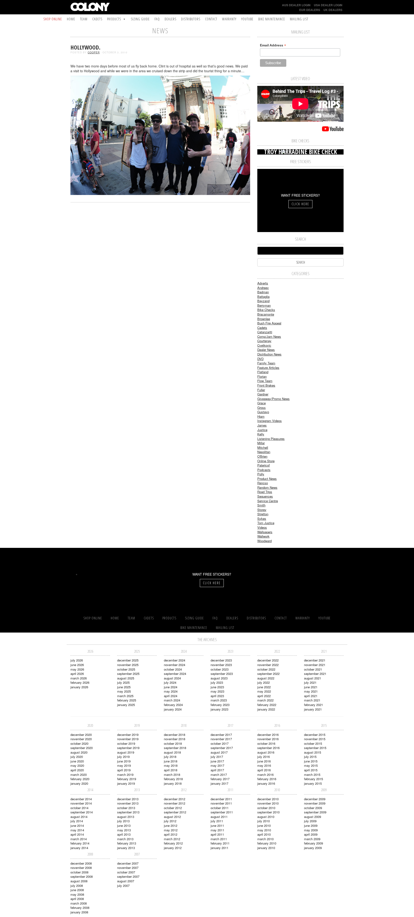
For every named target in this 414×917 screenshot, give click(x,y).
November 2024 (174, 664)
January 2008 (79, 912)
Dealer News (266, 349)
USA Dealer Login (328, 5)
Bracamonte (265, 314)
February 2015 (313, 779)
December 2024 (174, 660)
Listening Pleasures (271, 438)
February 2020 (79, 779)
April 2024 (170, 696)
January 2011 (219, 847)
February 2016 (266, 779)
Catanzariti (264, 332)
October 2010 (266, 808)
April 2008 (77, 898)
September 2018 (175, 747)
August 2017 (219, 752)
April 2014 (77, 834)
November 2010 (268, 803)
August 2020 (78, 752)
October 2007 (126, 872)
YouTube (247, 19)
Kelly (260, 434)
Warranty (229, 19)
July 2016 (263, 756)
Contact (211, 19)
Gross (261, 407)
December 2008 (81, 863)
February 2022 (266, 704)
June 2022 (264, 687)
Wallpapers (264, 532)
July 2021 (310, 682)
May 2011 (217, 830)
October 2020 (79, 743)
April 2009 (310, 834)
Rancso (262, 483)
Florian (262, 376)
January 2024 (173, 709)
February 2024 (173, 704)
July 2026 (76, 660)
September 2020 (81, 747)
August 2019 (125, 752)
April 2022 (264, 696)
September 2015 (315, 747)
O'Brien (262, 456)
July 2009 (310, 821)
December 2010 (268, 799)
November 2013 (127, 803)
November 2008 (81, 867)
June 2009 (310, 825)
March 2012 (172, 839)
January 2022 (266, 709)
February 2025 (126, 700)
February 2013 (126, 843)
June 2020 (77, 761)
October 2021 (313, 669)
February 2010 (266, 843)
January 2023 (219, 709)
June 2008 (77, 890)
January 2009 (313, 847)
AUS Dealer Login (296, 5)
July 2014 (76, 821)
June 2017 (217, 761)
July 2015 (310, 756)
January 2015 (313, 783)
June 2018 (170, 761)
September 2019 (128, 747)
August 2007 (125, 881)
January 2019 (126, 783)
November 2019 (127, 739)
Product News (267, 478)
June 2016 (264, 761)
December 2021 (314, 660)
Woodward (264, 541)
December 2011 (221, 799)
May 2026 (77, 669)
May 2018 (171, 765)
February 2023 (220, 704)
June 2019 (124, 761)
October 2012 (173, 808)
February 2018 (173, 779)
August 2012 (172, 816)
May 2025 (124, 691)
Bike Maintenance (271, 19)
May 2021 (311, 691)
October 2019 (126, 743)
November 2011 (221, 803)
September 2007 (128, 876)
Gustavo (263, 412)
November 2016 (268, 739)
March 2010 (265, 839)
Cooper (94, 52)
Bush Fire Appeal (269, 323)
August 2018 (172, 752)
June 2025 (124, 687)
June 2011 (217, 825)
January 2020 (79, 783)
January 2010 (266, 847)
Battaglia (263, 296)
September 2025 (128, 673)
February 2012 (173, 843)
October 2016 (266, 743)
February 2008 (79, 907)
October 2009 (313, 808)
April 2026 (77, 673)
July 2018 (170, 756)
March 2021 (312, 700)
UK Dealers (332, 10)
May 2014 (77, 830)
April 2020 (77, 770)
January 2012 (173, 847)
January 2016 (266, 783)
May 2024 (171, 691)
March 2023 (219, 700)
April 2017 (217, 770)
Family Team (266, 363)
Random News (267, 487)
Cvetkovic (264, 345)
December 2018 (174, 734)
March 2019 (125, 774)
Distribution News (269, 354)
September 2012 (175, 812)
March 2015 (312, 774)
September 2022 (268, 673)
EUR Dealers (309, 10)
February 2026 (79, 682)
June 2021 (310, 687)
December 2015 (314, 734)
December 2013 (127, 799)
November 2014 (81, 803)
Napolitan (263, 452)
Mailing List (299, 19)
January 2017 (219, 783)
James (262, 425)
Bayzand (263, 301)
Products (114, 19)
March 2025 (125, 696)
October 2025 (126, 669)
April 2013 (124, 834)
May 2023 (217, 691)
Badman (263, 292)
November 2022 (268, 664)
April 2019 (124, 770)
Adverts (262, 283)
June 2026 (77, 664)
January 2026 (79, 687)
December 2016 (268, 734)
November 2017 (221, 739)
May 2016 (264, 765)
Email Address (273, 45)
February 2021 (313, 704)
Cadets (97, 19)
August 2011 (219, 816)
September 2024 (175, 673)
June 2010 (264, 825)
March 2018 (172, 774)
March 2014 (78, 839)
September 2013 (128, 812)
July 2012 (170, 821)
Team (83, 19)
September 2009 (315, 812)
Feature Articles (268, 367)
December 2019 (127, 734)
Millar (261, 443)
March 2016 (265, 774)
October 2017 (220, 743)
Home (71, 19)
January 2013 (126, 847)
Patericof (263, 465)
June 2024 (170, 687)
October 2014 (79, 808)
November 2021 (314, 664)
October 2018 (173, 743)
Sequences (265, 496)
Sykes (261, 518)
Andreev (263, 287)
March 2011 (219, 839)
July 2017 (217, 756)
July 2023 (217, 682)
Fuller (261, 390)
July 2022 (263, 682)
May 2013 (124, 830)
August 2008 (78, 881)
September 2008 (81, 876)
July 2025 (123, 682)
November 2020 (81, 739)
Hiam (260, 416)
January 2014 (79, 847)
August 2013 (125, 816)
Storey (261, 509)
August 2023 (219, 678)
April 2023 (217, 696)
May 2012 (171, 830)
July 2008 (76, 885)
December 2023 (221, 660)
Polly (260, 474)
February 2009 (313, 843)
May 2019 (124, 765)
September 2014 (81, 812)
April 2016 (264, 770)
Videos (262, 527)
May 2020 (77, 765)
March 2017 (219, 774)
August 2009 (312, 816)
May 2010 (264, 830)
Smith (261, 505)
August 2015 (312, 752)
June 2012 (170, 825)
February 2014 (79, 843)
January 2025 (126, 704)
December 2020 (81, 734)
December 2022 (268, 660)
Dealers (170, 19)
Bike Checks (266, 309)
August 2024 (172, 678)
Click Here (300, 204)
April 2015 (310, 770)
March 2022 (265, 700)
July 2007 (123, 885)
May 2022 (264, 691)
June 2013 (124, 825)
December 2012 (174, 799)
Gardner (262, 394)
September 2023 (222, 673)
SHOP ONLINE (52, 19)
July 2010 (263, 821)
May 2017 (217, 765)
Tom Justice (265, 523)
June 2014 (77, 825)
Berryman (264, 305)
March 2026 (78, 678)
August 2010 (265, 816)
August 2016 (265, 752)
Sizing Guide (140, 19)
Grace (261, 403)
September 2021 (315, 673)
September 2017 (222, 747)
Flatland (262, 372)
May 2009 (311, 830)
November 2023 (221, 664)
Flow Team (264, 380)
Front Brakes (266, 385)
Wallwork (263, 536)
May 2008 (77, 894)
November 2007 (127, 867)
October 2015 (313, 743)
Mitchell (262, 447)
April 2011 (217, 834)
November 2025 (127, 664)
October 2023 (220, 669)
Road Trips (264, 491)
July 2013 (123, 821)
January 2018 (173, 783)
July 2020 (76, 756)
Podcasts (263, 469)
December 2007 (127, 863)
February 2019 (126, 779)
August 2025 (125, 678)
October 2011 (220, 808)
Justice (262, 430)
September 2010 (268, 812)
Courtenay (264, 341)
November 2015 (314, 739)
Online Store (266, 461)
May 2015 (311, 765)
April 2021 (310, 696)
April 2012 (170, 834)
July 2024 (170, 682)
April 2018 (170, 770)
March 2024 (172, 700)
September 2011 (222, 812)
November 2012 (174, 803)
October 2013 (126, 808)
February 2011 (220, 843)
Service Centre (267, 501)
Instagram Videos (269, 420)
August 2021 (312, 678)
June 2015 (310, 761)
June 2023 (217, 687)
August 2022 (265, 678)
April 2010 (264, 834)
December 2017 (221, 734)
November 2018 (174, 739)
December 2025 (127, 660)
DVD (260, 358)
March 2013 (125, 839)
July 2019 (123, 756)
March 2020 (78, 774)
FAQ (157, 19)
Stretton (262, 514)
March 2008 (78, 903)
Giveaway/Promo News (273, 398)
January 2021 (313, 709)
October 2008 (79, 872)
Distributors (190, 19)
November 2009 (314, 803)
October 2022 (266, 669)
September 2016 (268, 747)
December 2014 (81, 799)
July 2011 (217, 821)
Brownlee (263, 319)
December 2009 (314, 799)
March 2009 (312, 839)
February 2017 (220, 779)
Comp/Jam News (269, 336)
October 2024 (173, 669)
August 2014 (78, 816)
